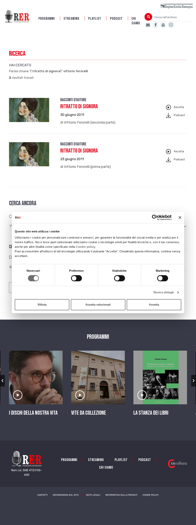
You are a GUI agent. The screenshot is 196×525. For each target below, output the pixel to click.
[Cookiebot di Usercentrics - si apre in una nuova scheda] (155, 217)
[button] (2, 380)
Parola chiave (18, 71)
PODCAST (116, 18)
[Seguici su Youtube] (163, 25)
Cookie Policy (151, 495)
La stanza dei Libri (150, 413)
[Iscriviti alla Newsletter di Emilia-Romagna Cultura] (148, 25)
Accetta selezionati (98, 304)
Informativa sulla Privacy (121, 495)
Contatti (42, 495)
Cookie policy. (86, 246)
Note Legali (93, 495)
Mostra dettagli (164, 292)
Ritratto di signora (79, 106)
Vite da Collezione (88, 413)
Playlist (94, 18)
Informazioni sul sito (66, 495)
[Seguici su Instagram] (170, 25)
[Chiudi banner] (180, 217)
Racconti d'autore (73, 100)
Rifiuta (42, 304)
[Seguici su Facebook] (155, 25)
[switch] (76, 278)
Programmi (46, 18)
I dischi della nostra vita (33, 413)
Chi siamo (135, 20)
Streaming (71, 18)
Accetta (154, 304)
